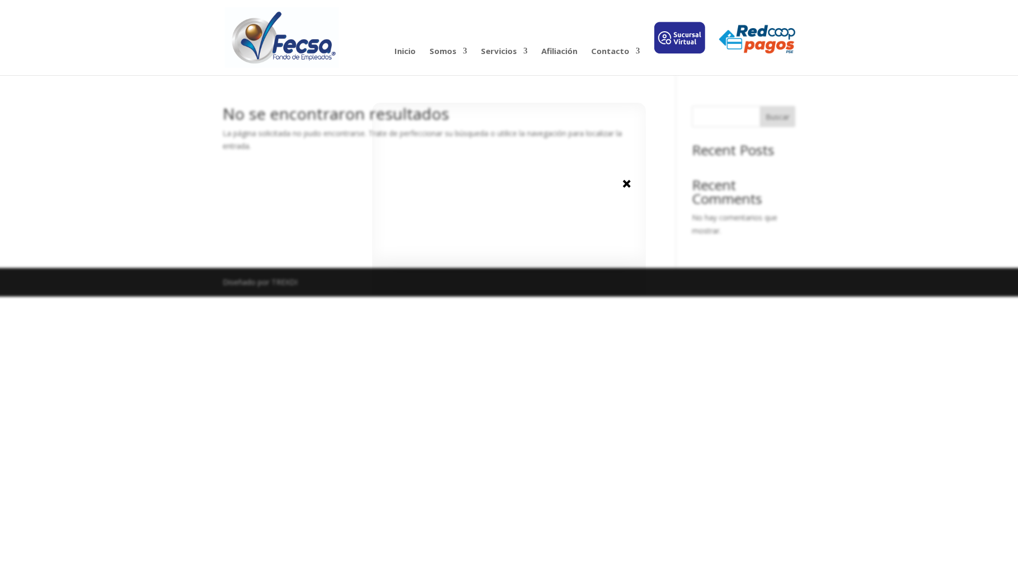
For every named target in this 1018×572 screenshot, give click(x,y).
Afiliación (559, 51)
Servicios (499, 51)
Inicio (405, 51)
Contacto (610, 51)
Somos (443, 51)
